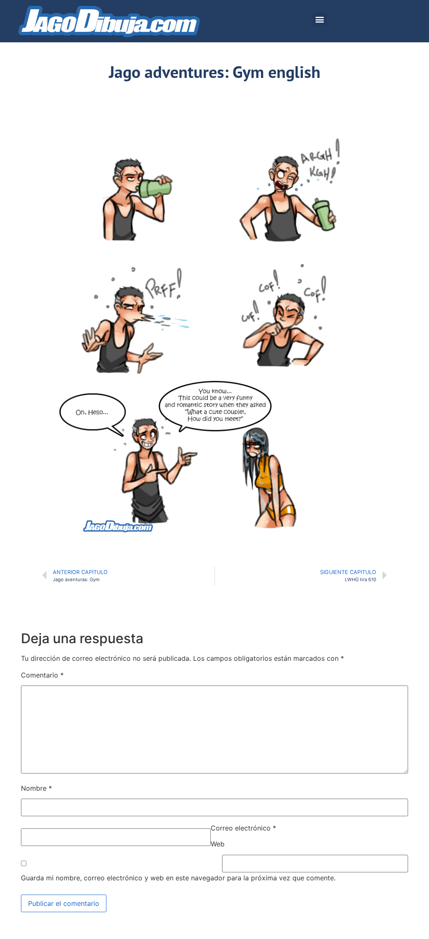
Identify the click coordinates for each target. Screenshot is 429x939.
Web (218, 844)
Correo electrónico (243, 828)
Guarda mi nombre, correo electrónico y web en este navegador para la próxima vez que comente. (178, 877)
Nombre (36, 788)
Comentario (42, 675)
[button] (320, 19)
